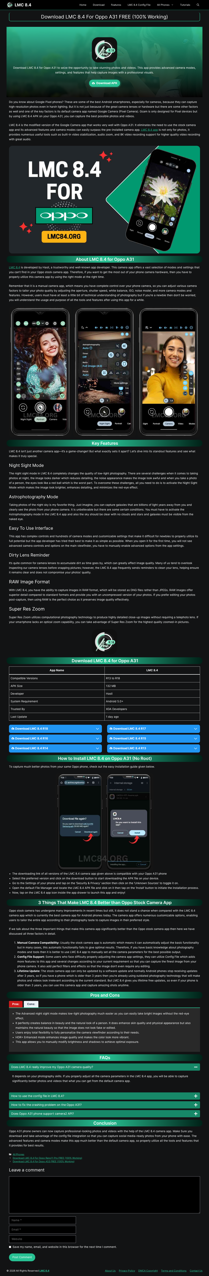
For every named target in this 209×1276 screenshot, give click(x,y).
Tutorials (185, 4)
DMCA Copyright (148, 1270)
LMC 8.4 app (149, 129)
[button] (197, 5)
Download (98, 4)
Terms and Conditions (173, 1270)
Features (116, 4)
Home (83, 4)
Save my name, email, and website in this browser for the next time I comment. (65, 1247)
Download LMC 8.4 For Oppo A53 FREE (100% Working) (43, 1161)
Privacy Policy (127, 1270)
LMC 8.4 (23, 4)
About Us (110, 1270)
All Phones (163, 4)
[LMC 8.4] (10, 5)
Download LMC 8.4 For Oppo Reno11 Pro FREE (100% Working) (47, 1158)
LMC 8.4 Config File (139, 4)
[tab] (16, 1004)
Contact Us (196, 1270)
